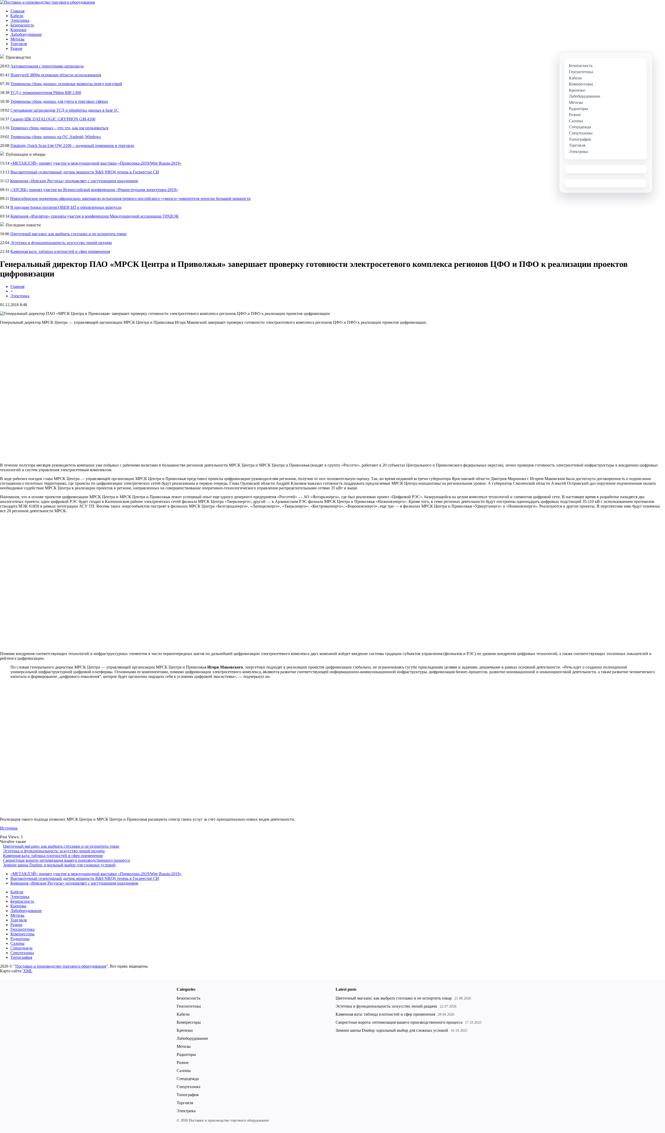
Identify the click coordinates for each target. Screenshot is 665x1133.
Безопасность (22, 25)
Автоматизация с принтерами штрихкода (47, 66)
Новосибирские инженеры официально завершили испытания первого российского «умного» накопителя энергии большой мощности (130, 198)
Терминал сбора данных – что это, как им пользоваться (59, 128)
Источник (9, 828)
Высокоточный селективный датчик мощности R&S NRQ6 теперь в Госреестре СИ (84, 172)
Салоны (17, 943)
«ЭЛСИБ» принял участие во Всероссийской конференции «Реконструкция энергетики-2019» (94, 189)
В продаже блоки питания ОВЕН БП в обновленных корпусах (66, 207)
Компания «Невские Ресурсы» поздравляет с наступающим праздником (74, 181)
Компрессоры (22, 934)
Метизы (17, 39)
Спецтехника (22, 952)
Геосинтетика (22, 929)
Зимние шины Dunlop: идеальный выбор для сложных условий (59, 865)
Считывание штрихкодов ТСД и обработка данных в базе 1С (64, 110)
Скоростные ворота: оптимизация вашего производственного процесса (66, 860)
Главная (17, 11)
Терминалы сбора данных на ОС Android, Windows (55, 136)
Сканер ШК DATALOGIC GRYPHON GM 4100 (52, 119)
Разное (16, 48)
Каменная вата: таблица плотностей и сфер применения (60, 251)
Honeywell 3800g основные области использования (55, 75)
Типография (21, 957)
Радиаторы (20, 938)
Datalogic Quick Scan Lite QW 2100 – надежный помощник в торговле (72, 145)
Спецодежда (21, 948)
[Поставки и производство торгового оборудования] (47, 2)
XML (27, 971)
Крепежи (18, 30)
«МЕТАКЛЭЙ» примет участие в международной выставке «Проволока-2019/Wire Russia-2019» (96, 163)
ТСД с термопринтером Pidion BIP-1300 (45, 92)
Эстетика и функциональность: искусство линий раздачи (61, 242)
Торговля (18, 44)
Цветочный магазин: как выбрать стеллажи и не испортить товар (68, 234)
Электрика (19, 20)
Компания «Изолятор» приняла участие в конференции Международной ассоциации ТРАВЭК (94, 216)
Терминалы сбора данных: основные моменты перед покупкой (66, 84)
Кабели (16, 16)
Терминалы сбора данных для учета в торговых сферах (59, 101)
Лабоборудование (26, 34)
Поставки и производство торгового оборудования (60, 966)
